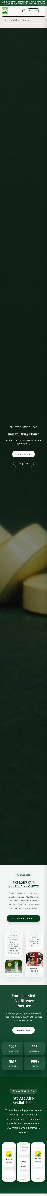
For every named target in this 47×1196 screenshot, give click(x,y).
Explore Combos (23, 454)
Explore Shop (23, 1030)
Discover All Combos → (23, 918)
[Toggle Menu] (42, 11)
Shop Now (23, 463)
